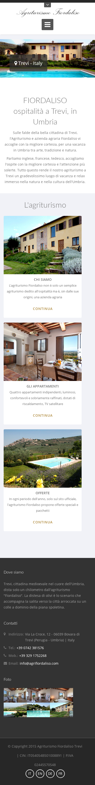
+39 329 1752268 (33, 655)
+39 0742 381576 (30, 647)
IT (29, 773)
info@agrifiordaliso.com (39, 663)
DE (50, 773)
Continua (43, 308)
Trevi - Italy (29, 63)
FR (60, 773)
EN (40, 773)
